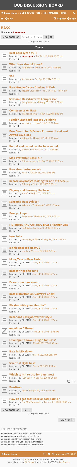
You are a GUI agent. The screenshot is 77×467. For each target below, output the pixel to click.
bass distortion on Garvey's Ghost (32, 294)
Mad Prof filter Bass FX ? (25, 158)
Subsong (26, 184)
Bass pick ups (18, 213)
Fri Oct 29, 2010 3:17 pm (50, 161)
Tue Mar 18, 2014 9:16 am (54, 90)
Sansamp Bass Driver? (24, 201)
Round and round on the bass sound (33, 146)
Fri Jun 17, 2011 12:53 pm (46, 122)
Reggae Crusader (30, 90)
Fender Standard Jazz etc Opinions (32, 119)
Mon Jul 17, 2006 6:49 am (45, 343)
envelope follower (21, 328)
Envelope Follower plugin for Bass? (32, 340)
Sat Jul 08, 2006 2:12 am (45, 366)
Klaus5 (25, 193)
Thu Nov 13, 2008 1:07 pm (47, 216)
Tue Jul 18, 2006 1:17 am (45, 320)
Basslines (15, 387)
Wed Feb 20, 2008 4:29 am (44, 251)
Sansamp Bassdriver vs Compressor (33, 99)
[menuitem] (74, 13)
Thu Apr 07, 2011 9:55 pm (46, 138)
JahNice (25, 149)
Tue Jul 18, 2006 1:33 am (45, 285)
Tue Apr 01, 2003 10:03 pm (57, 402)
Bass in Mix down (21, 351)
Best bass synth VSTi (23, 53)
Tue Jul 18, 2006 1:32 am (45, 297)
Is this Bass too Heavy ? (24, 247)
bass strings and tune (23, 270)
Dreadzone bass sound (24, 282)
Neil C (25, 172)
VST (11, 76)
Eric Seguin (30, 462)
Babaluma (27, 216)
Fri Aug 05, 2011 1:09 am (50, 102)
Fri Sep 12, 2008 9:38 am (45, 377)
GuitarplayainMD (30, 239)
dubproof (26, 138)
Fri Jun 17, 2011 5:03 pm (51, 113)
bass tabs (15, 236)
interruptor (19, 32)
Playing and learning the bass (29, 190)
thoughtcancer (29, 102)
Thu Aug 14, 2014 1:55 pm (48, 67)
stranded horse (29, 113)
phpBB (28, 459)
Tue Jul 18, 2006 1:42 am (45, 274)
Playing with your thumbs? (27, 305)
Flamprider (27, 67)
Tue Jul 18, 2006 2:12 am (45, 262)
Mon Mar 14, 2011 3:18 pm (44, 149)
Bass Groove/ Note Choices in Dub (32, 87)
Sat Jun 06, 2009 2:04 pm (42, 193)
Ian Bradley (64, 462)
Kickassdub (27, 79)
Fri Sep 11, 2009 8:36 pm (44, 184)
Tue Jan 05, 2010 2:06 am (42, 172)
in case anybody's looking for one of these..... (39, 181)
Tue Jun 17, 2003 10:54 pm (42, 390)
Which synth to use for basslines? (31, 374)
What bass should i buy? (25, 64)
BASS (5, 27)
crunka (25, 251)
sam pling (26, 122)
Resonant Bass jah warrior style (30, 317)
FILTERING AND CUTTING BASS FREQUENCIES (38, 224)
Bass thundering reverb (25, 169)
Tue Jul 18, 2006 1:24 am (45, 308)
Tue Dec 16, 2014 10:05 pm (49, 56)
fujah (24, 390)
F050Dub (26, 227)
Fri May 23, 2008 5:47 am (53, 239)
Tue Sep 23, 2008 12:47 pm (46, 227)
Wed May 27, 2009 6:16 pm (45, 204)
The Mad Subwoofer (32, 402)
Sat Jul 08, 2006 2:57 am (45, 354)
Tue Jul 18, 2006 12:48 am (46, 331)
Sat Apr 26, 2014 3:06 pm (47, 79)
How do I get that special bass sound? (34, 399)
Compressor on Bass (22, 110)
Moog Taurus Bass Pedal (25, 259)
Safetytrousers (29, 161)
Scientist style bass (22, 363)
